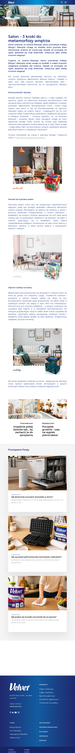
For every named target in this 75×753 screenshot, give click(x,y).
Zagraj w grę (15, 738)
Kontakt (43, 740)
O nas (12, 723)
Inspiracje (43, 736)
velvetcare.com (15, 706)
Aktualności (44, 723)
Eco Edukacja (15, 731)
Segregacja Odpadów (19, 734)
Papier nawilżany (46, 692)
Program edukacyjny (48, 727)
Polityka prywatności (12, 750)
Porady (15, 459)
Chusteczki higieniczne (48, 699)
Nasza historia (15, 727)
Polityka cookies (26, 750)
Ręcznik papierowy (47, 696)
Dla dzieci (43, 732)
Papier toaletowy (46, 689)
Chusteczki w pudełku (48, 703)
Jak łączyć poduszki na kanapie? (30, 138)
